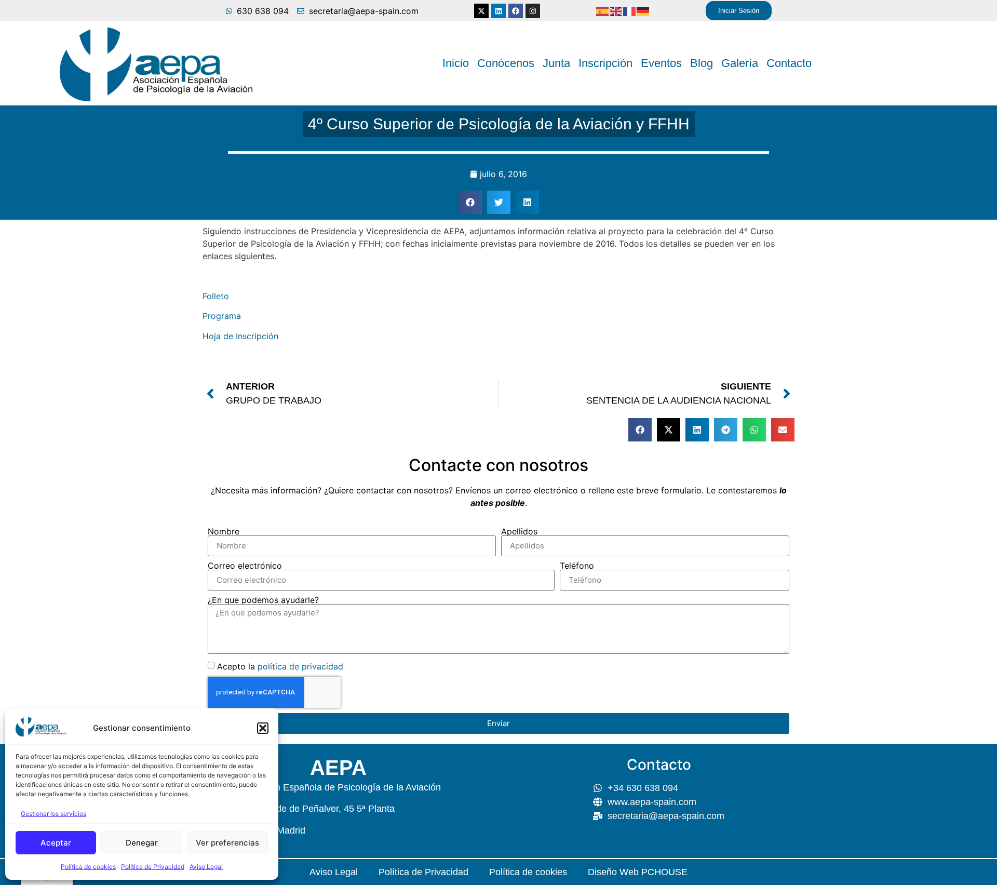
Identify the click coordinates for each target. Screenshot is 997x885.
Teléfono (577, 565)
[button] (263, 728)
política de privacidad (300, 666)
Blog (701, 63)
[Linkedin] (498, 11)
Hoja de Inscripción (240, 336)
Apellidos (519, 531)
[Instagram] (533, 11)
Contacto (789, 63)
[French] (630, 11)
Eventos (661, 63)
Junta (556, 63)
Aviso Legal (206, 866)
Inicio (455, 63)
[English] (616, 11)
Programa (222, 316)
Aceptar (56, 843)
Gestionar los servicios (53, 813)
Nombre (223, 531)
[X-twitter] (481, 11)
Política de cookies (88, 866)
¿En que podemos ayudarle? (263, 600)
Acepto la (280, 666)
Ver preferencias (227, 843)
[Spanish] (603, 11)
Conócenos (505, 63)
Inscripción (605, 63)
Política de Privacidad (152, 866)
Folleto (216, 296)
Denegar (142, 843)
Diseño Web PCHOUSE (638, 872)
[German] (643, 11)
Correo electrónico (245, 565)
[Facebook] (515, 11)
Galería (739, 63)
